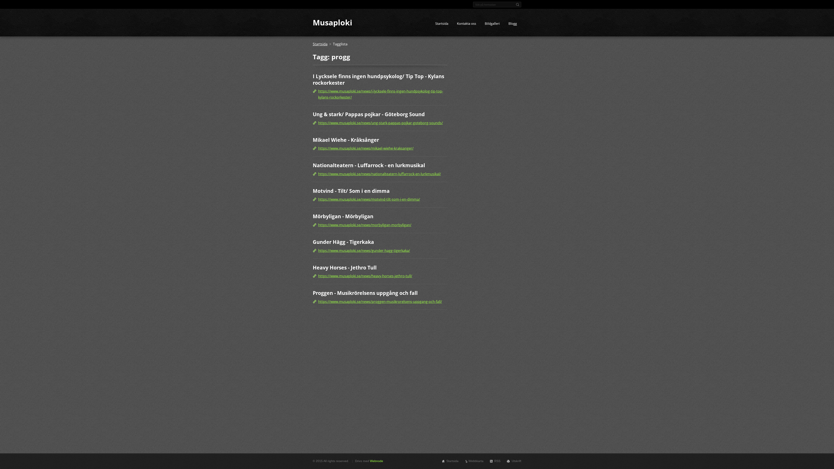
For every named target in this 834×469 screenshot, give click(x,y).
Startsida (441, 23)
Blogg (512, 23)
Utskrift (516, 461)
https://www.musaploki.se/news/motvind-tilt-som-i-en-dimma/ (369, 199)
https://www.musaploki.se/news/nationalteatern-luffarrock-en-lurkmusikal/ (379, 174)
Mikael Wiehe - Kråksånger (346, 139)
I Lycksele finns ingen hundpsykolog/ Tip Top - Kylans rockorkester (378, 79)
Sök (517, 4)
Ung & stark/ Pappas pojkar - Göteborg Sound (369, 114)
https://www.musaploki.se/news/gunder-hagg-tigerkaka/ (364, 250)
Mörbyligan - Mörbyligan (343, 216)
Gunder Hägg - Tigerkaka (343, 241)
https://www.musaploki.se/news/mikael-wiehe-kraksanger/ (366, 148)
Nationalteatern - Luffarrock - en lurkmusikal (369, 165)
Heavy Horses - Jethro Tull (345, 267)
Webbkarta (475, 461)
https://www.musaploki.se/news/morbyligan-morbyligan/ (364, 225)
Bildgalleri (492, 23)
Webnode (376, 461)
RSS (497, 461)
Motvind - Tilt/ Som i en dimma (351, 190)
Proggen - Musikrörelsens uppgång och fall (365, 292)
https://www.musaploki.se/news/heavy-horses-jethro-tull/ (365, 276)
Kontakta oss (466, 23)
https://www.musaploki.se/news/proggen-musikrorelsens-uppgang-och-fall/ (380, 301)
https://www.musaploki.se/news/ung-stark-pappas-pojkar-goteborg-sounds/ (380, 123)
